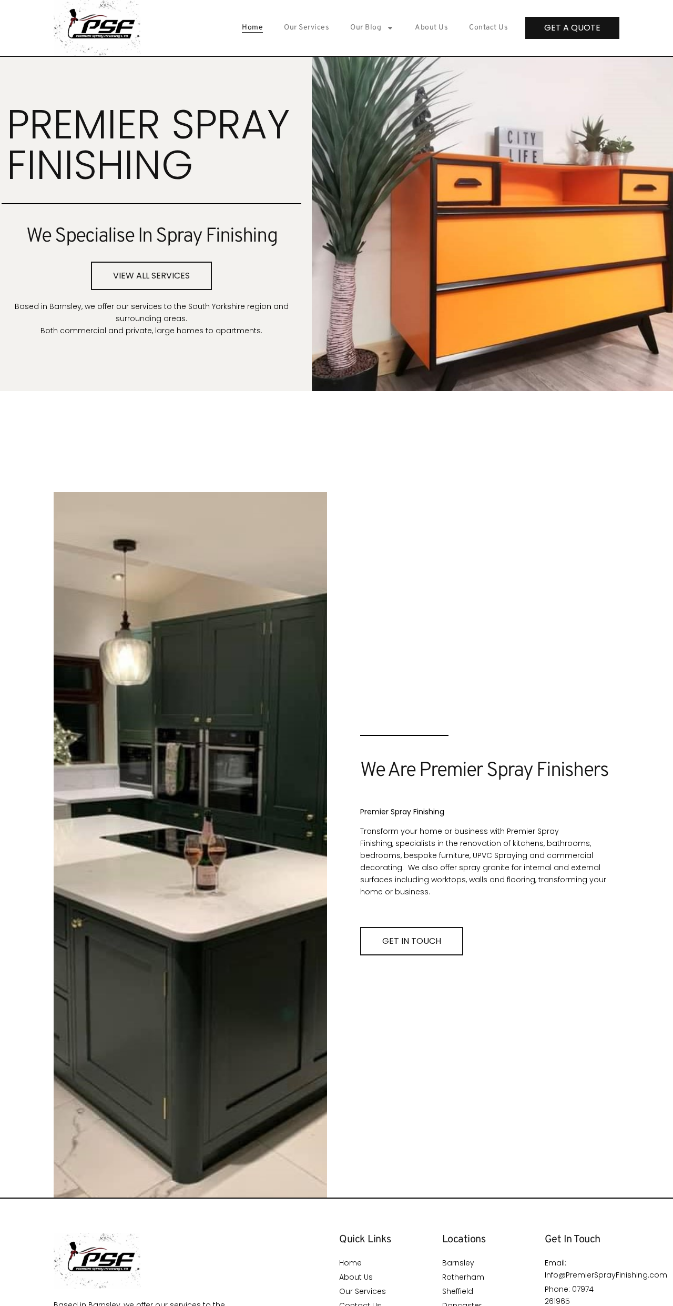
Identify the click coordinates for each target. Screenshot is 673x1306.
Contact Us (488, 27)
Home (252, 27)
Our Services (306, 27)
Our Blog (365, 27)
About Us (431, 27)
